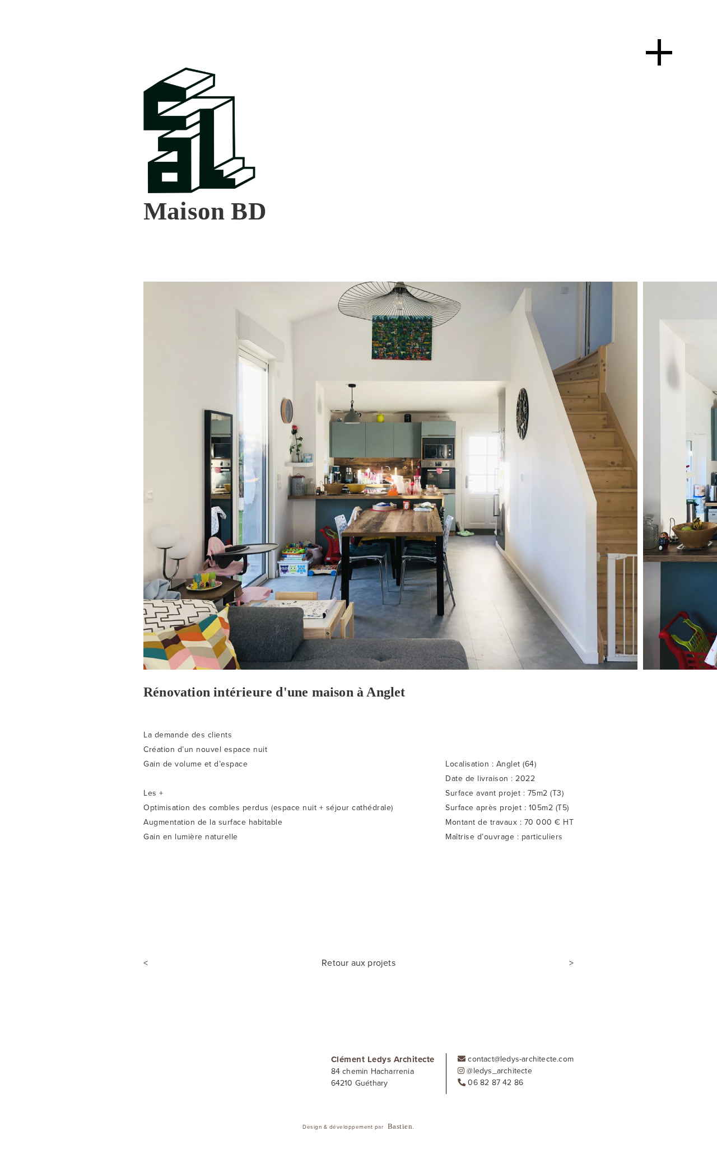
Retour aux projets (358, 962)
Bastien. (401, 1126)
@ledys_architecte (498, 1071)
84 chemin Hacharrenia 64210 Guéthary (372, 1077)
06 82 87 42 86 (494, 1082)
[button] (6, 201)
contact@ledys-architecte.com (519, 1059)
